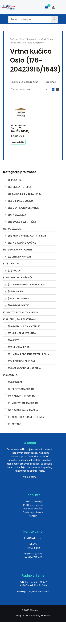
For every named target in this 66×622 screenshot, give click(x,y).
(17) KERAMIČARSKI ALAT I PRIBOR (27, 235)
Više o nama (30, 476)
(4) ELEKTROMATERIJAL (21, 389)
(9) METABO (14, 424)
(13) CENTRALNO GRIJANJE (23, 207)
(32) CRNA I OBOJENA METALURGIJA (28, 354)
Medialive (46, 615)
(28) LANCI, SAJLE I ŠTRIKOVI (19, 319)
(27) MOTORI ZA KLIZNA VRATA (20, 312)
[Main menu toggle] (61, 7)
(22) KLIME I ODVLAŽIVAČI (17, 277)
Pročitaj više (18, 142)
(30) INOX (13, 340)
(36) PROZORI (15, 382)
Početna (14, 39)
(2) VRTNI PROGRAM (19, 256)
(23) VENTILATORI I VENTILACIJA (26, 284)
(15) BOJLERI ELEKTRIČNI (22, 221)
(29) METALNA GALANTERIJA (24, 326)
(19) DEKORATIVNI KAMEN (17, 249)
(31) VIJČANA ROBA (18, 347)
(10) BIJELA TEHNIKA (19, 187)
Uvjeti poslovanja (33, 501)
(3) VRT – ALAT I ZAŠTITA (22, 333)
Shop (22, 39)
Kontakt (33, 515)
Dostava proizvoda (33, 512)
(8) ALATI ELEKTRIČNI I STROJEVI (26, 417)
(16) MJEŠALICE (12, 228)
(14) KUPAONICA (17, 214)
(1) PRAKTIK (14, 179)
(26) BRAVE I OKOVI (18, 305)
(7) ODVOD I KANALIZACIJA (23, 410)
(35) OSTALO (10, 375)
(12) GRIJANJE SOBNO (20, 200)
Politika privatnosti (33, 505)
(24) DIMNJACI (16, 291)
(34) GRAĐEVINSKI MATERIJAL (25, 368)
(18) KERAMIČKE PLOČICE (22, 242)
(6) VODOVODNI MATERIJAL (23, 403)
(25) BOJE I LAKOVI (18, 298)
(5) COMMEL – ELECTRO (21, 396)
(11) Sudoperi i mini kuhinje (24, 193)
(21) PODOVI (14, 270)
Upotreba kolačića (33, 508)
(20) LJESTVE (11, 263)
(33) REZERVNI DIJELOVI (21, 361)
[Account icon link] (53, 7)
